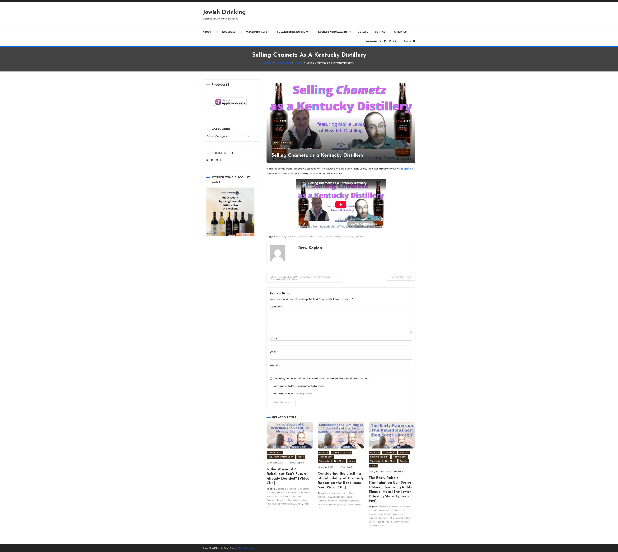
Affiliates (400, 31)
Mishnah (323, 452)
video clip (348, 236)
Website (275, 365)
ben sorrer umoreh (337, 493)
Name (274, 338)
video (299, 503)
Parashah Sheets (256, 31)
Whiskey (287, 142)
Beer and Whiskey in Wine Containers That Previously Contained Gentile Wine (301, 278)
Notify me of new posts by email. (292, 393)
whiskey (360, 236)
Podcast (404, 452)
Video (276, 142)
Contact (381, 31)
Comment (277, 306)
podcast (394, 510)
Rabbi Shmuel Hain (287, 492)
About (207, 31)
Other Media (389, 452)
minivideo (303, 236)
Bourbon (280, 236)
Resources (228, 31)
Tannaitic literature (298, 500)
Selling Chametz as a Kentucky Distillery (317, 155)
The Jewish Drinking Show (291, 31)
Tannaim (281, 500)
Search (408, 41)
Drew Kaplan (305, 148)
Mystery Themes (246, 548)
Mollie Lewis (316, 236)
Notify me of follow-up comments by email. (299, 386)
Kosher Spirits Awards (332, 31)
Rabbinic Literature (291, 496)
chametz (291, 236)
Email (274, 351)
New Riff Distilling (403, 168)
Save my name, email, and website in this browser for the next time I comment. (322, 378)
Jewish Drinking (224, 12)
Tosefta (403, 461)
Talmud (271, 500)
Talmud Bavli (274, 452)
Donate (363, 31)
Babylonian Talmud (286, 488)
